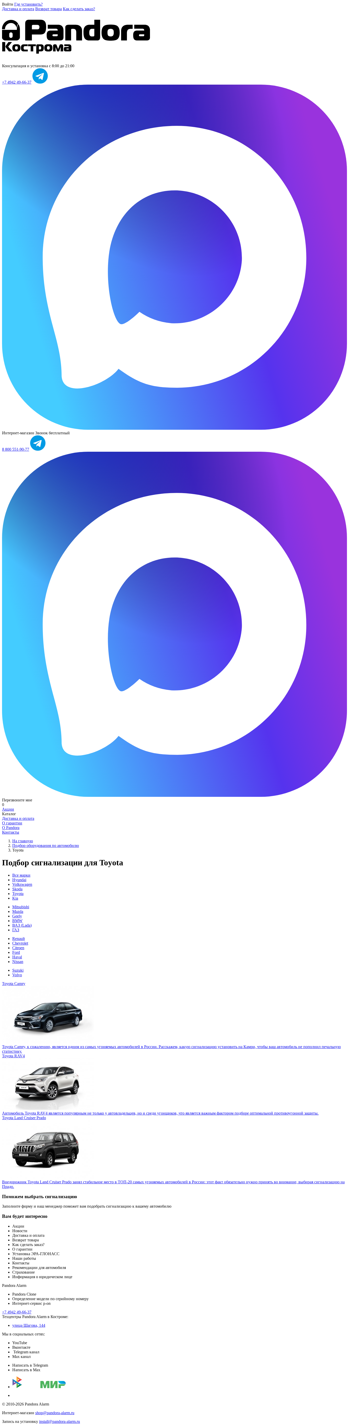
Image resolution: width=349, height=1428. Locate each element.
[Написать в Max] (174, 428)
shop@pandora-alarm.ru (54, 1413)
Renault (18, 938)
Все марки (21, 875)
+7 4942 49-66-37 (16, 82)
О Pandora (10, 827)
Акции (8, 809)
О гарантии (12, 823)
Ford (16, 952)
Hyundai (19, 880)
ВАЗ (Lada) (22, 925)
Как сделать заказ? (79, 9)
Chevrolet (20, 943)
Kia (15, 898)
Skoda (17, 889)
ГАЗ (15, 930)
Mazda (17, 911)
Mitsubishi (20, 907)
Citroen (18, 948)
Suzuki (18, 970)
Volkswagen (22, 884)
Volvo (17, 975)
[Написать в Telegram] (40, 82)
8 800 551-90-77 (15, 449)
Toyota (18, 893)
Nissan (17, 961)
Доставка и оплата (18, 9)
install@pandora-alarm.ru (59, 1421)
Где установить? (28, 4)
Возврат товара (48, 9)
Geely (17, 916)
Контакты (10, 832)
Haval (17, 957)
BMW (17, 921)
